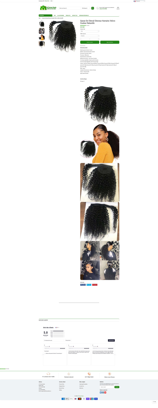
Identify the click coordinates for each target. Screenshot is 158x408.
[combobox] (68, 340)
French (138, 1)
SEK (51, 1)
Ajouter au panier (90, 42)
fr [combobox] (57, 327)
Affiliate (60, 390)
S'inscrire (116, 387)
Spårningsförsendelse (84, 15)
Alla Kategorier (60, 15)
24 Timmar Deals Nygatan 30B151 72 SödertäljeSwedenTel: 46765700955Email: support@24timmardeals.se (45, 388)
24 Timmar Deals (80, 396)
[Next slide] (115, 354)
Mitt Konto (81, 388)
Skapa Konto (46, 0)
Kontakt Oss (74, 15)
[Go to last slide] (43, 354)
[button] (42, 21)
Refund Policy (61, 388)
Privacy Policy (61, 384)
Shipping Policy (61, 386)
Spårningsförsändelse (83, 384)
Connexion (41, 1)
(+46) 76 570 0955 (103, 8)
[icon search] (92, 8)
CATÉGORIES (41, 15)
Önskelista (68, 15)
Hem (55, 15)
